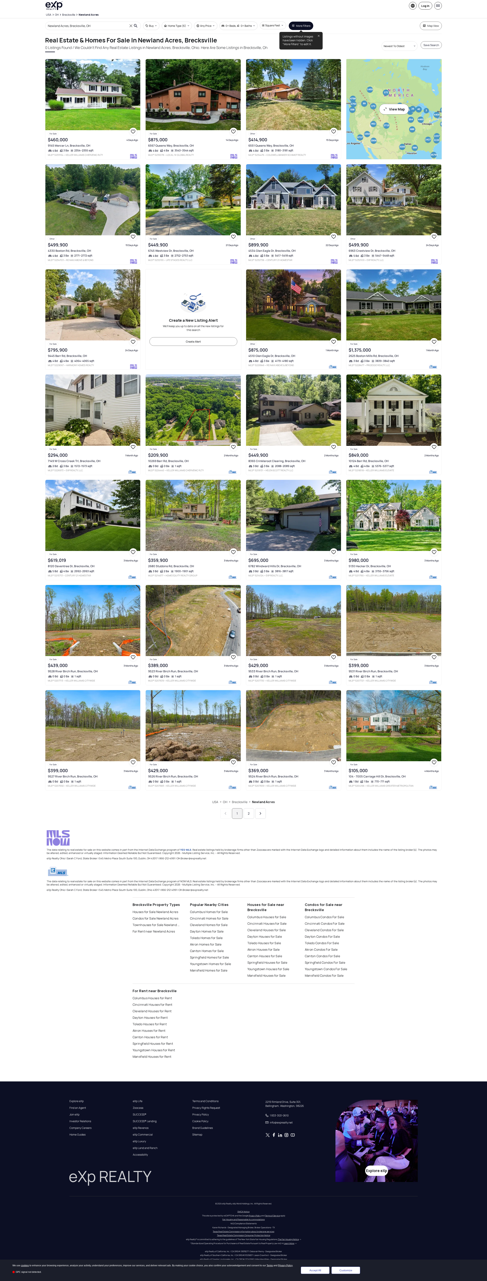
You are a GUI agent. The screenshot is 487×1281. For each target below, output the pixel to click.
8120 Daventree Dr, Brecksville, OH (71, 566)
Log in (425, 6)
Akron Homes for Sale (206, 944)
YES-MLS (185, 849)
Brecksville (239, 802)
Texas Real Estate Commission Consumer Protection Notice (243, 1235)
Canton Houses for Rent (150, 1037)
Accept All (315, 1270)
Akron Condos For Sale (321, 949)
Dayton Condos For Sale (322, 936)
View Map (397, 109)
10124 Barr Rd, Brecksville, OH (369, 461)
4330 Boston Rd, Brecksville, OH (69, 251)
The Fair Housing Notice (288, 1239)
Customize (345, 1270)
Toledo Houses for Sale (264, 943)
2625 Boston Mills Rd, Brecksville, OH (374, 356)
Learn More (289, 1243)
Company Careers (80, 1128)
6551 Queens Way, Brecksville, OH (271, 146)
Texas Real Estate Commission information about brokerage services (243, 1231)
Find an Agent (77, 1107)
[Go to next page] (260, 813)
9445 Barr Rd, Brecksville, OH (67, 356)
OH (225, 802)
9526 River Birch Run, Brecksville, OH (173, 776)
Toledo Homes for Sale (206, 938)
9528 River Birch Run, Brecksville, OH (73, 671)
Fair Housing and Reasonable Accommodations (243, 1219)
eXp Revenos (140, 1128)
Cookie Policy (200, 1121)
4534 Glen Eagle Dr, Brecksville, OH (272, 251)
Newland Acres (263, 802)
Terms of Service (272, 1215)
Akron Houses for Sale (263, 949)
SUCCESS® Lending (145, 1121)
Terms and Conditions (205, 1101)
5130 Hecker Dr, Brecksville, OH (370, 566)
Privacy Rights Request (206, 1107)
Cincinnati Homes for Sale (209, 918)
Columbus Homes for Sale (209, 912)
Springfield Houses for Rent (153, 1043)
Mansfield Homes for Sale (209, 970)
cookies (25, 1265)
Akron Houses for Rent (149, 1030)
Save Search (431, 45)
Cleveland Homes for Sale (209, 925)
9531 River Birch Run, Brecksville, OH (373, 671)
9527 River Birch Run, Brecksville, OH (73, 776)
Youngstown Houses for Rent (154, 1050)
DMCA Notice (243, 1211)
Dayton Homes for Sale (207, 931)
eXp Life (137, 1101)
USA (215, 802)
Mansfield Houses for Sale (266, 975)
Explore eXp (76, 1101)
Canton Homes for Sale (207, 951)
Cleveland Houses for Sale (266, 930)
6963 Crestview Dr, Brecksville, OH (372, 251)
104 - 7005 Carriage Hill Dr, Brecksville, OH (377, 776)
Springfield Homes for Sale (209, 957)
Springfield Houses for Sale (267, 962)
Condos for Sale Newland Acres (156, 918)
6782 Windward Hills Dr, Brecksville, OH (274, 566)
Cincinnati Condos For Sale (325, 923)
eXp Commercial (143, 1134)
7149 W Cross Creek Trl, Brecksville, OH (74, 461)
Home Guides (77, 1134)
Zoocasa (138, 1107)
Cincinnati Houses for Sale (267, 923)
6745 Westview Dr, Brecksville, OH (171, 251)
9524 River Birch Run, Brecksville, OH (273, 776)
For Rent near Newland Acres (154, 931)
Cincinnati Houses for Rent (152, 1004)
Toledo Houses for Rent (150, 1024)
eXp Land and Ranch (145, 1148)
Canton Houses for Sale (264, 956)
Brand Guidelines (202, 1128)
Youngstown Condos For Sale (326, 969)
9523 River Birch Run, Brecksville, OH (173, 671)
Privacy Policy (200, 1114)
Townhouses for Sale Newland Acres (156, 925)
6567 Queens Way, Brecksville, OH (171, 146)
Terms (270, 1265)
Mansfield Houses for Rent (152, 1056)
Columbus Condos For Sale (324, 917)
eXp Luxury (139, 1141)
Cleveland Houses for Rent (152, 1011)
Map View (433, 26)
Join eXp (74, 1114)
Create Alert (193, 341)
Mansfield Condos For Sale (324, 975)
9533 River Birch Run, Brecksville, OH (273, 671)
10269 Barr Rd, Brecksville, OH (168, 461)
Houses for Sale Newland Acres (155, 912)
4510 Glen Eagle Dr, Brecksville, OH (271, 356)
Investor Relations (80, 1121)
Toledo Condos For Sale (322, 943)
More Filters (303, 26)
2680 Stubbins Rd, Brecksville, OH (171, 566)
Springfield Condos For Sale (325, 962)
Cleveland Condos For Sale (324, 930)
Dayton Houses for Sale (264, 936)
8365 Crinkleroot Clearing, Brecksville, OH (276, 461)
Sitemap (197, 1134)
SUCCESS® (139, 1114)
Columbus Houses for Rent (152, 998)
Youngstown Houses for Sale (268, 969)
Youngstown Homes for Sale (210, 964)
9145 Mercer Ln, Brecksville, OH (69, 146)
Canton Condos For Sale (322, 956)
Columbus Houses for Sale (266, 917)
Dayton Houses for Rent (150, 1017)
